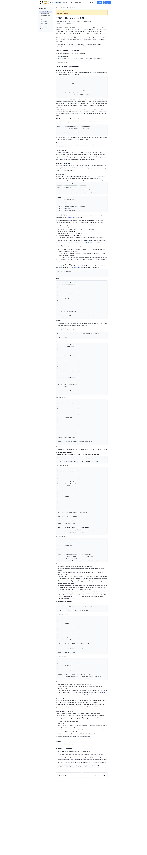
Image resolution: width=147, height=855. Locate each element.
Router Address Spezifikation (45, 11)
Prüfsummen (42, 19)
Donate (99, 2)
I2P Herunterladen (107, 2)
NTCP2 (78, 29)
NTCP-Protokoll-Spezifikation (45, 13)
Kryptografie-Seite (89, 242)
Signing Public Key (97, 580)
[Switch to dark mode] (95, 2)
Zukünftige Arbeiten (43, 30)
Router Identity (81, 265)
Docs (60, 7)
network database (76, 267)
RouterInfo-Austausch (44, 23)
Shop (84, 2)
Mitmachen (78, 2)
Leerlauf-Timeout (43, 21)
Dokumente (58, 2)
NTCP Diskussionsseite (67, 744)
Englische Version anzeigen (63, 13)
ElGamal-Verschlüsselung (72, 217)
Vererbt (62, 7)
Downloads (65, 2)
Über (51, 2)
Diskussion (41, 28)
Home (57, 7)
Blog (72, 2)
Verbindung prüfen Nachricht (45, 26)
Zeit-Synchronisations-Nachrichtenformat (44, 17)
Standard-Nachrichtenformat (45, 15)
